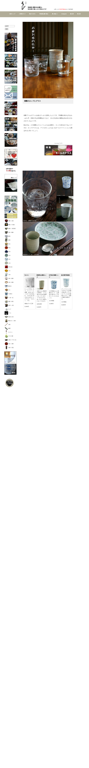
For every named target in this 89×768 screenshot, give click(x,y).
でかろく (26, 275)
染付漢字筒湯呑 (65, 275)
